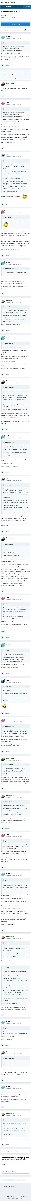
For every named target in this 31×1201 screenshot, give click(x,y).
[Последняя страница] (29, 30)
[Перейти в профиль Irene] (3, 103)
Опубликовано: (14, 38)
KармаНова (8, 15)
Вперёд (25, 30)
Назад (6, 30)
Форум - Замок (8, 2)
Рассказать (8, 1180)
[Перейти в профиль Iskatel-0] (3, 37)
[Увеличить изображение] (25, 196)
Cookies (23, 1196)
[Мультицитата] (2, 65)
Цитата (7, 65)
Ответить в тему (15, 24)
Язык (6, 1196)
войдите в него (10, 1162)
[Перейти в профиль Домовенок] (3, 84)
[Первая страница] (2, 30)
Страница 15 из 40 (15, 30)
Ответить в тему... (9, 1171)
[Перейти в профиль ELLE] (3, 155)
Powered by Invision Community (15, 1198)
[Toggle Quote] (3, 43)
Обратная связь (15, 1196)
